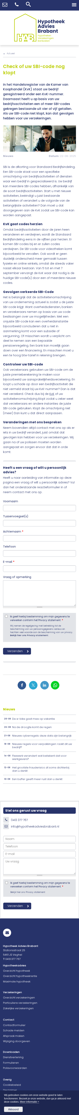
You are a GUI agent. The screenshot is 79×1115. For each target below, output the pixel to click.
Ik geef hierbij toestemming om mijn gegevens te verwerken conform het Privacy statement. (40, 618)
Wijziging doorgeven (16, 1041)
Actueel (11, 53)
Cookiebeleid (12, 1085)
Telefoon (9, 547)
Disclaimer (10, 1090)
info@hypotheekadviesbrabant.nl (35, 826)
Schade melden (13, 1030)
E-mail (8, 562)
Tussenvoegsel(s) (15, 516)
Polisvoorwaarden (15, 1068)
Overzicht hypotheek (16, 970)
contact (18, 492)
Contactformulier (14, 1025)
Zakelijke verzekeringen (18, 1008)
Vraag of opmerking (17, 577)
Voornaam (10, 501)
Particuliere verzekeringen (20, 1003)
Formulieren (11, 1062)
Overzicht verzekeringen (19, 997)
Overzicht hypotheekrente (20, 976)
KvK (51, 394)
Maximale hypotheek (16, 981)
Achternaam (13, 531)
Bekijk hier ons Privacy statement (29, 635)
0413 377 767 (19, 820)
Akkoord (13, 1109)
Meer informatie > (29, 1101)
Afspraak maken (13, 1036)
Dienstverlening (13, 1057)
